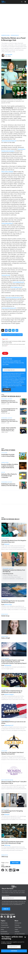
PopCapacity (7, 665)
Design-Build (15, 35)
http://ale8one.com (16, 287)
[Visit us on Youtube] (17, 870)
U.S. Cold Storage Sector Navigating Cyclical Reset (12, 811)
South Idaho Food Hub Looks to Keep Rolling (7, 455)
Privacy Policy (12, 387)
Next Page (15, 862)
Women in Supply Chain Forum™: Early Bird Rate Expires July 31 (13, 782)
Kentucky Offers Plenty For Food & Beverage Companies (9, 475)
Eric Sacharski (8, 54)
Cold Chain (4, 452)
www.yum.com (6, 275)
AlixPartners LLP (8, 725)
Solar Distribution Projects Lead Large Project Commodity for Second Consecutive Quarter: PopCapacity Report (14, 661)
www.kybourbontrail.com (9, 140)
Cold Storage (5, 538)
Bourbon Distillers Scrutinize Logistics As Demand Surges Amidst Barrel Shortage (9, 466)
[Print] (2, 330)
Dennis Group (8, 604)
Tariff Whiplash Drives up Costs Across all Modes (13, 722)
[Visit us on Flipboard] (14, 870)
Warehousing (5, 35)
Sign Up (6, 389)
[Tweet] (13, 330)
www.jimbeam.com (18, 282)
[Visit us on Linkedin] (10, 870)
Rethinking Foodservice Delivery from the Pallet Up (9, 401)
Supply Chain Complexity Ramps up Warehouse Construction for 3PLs (8, 429)
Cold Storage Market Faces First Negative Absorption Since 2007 (13, 541)
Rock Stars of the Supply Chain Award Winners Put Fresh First (12, 753)
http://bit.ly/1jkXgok (7, 171)
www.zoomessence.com (9, 308)
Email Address (6, 367)
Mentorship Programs (7, 779)
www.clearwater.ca (7, 223)
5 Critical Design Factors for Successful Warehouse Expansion (9, 410)
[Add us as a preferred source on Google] (16, 330)
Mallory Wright (5, 638)
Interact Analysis (9, 694)
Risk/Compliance (5, 720)
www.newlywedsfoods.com (13, 297)
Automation (4, 689)
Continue (14, 951)
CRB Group (7, 845)
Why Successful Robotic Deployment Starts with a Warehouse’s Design (12, 842)
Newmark (6, 544)
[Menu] (25, 1)
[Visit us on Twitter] (6, 870)
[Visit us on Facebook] (2, 870)
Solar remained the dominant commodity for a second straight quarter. (13, 667)
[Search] (21, 1)
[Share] (6, 330)
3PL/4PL (3, 472)
